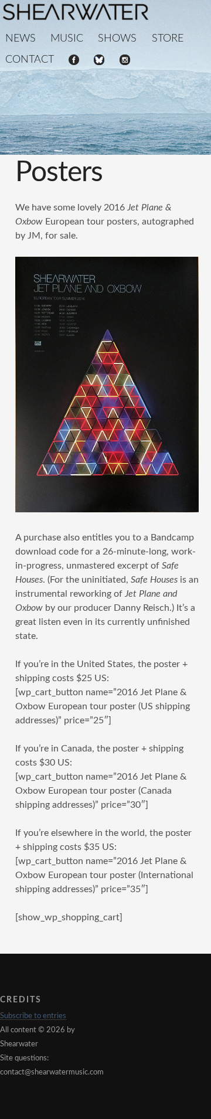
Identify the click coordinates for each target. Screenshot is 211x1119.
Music (66, 38)
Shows (117, 38)
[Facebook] (73, 61)
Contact (29, 60)
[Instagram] (124, 61)
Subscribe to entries (33, 1015)
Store (167, 38)
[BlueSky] (99, 61)
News (20, 38)
